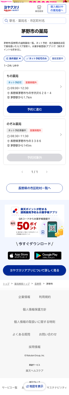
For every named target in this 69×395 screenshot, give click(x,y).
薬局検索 (39, 11)
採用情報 (34, 346)
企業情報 (24, 296)
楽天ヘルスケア (34, 370)
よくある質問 (21, 334)
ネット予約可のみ (38, 58)
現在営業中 (57, 58)
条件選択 (13, 58)
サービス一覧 (9, 387)
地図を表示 (36, 386)
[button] (34, 86)
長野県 (38, 284)
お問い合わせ (48, 334)
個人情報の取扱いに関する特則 (34, 321)
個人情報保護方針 (34, 309)
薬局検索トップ (22, 284)
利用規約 (45, 296)
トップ (6, 284)
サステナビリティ (57, 387)
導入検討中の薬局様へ (56, 8)
